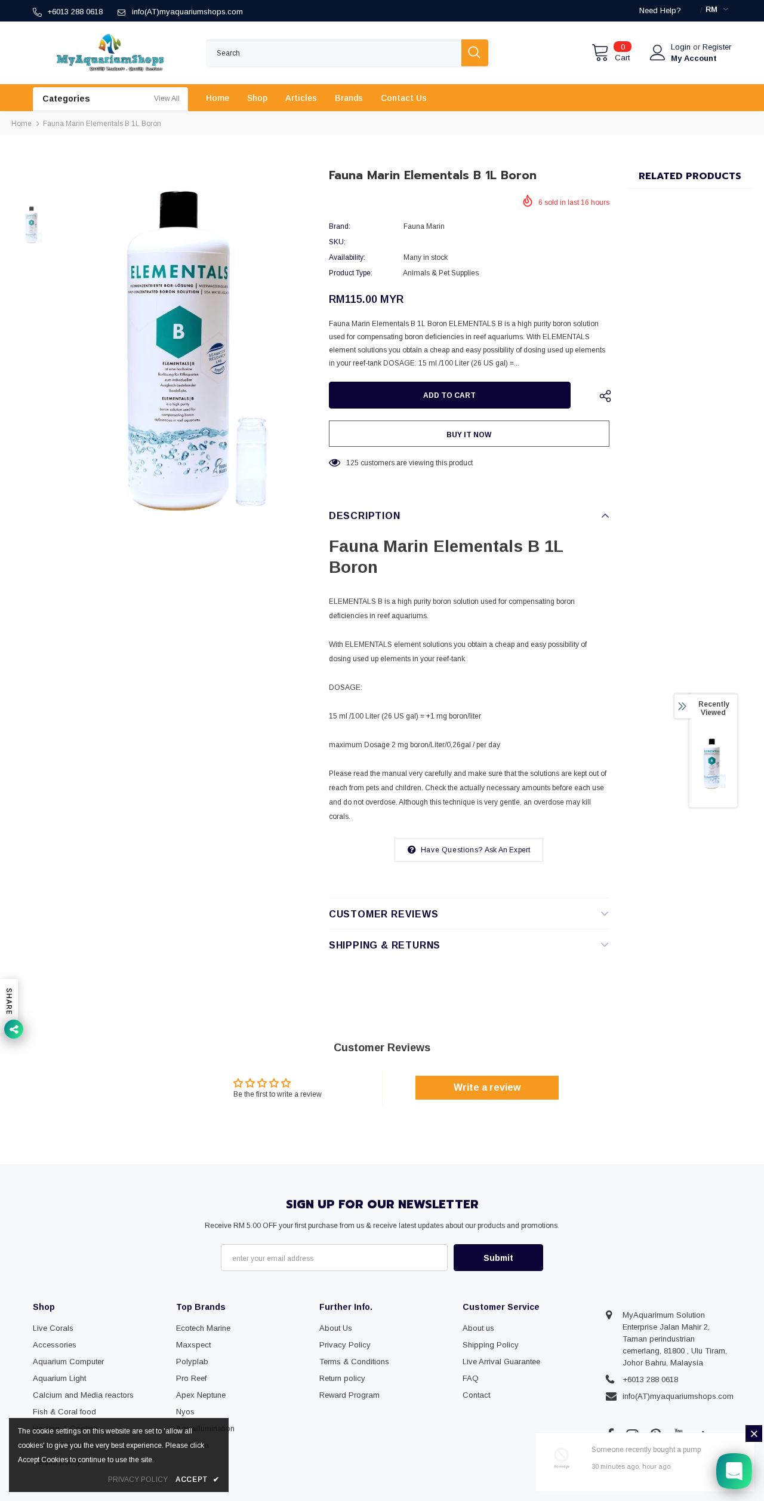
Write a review (487, 1087)
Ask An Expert (508, 850)
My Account (694, 58)
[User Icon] (657, 52)
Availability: (347, 257)
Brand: (339, 226)
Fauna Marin (424, 226)
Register (717, 46)
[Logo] (110, 52)
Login (682, 46)
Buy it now (468, 435)
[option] (188, 354)
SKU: (337, 242)
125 (352, 463)
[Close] (753, 1433)
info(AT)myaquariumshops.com (187, 11)
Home (21, 123)
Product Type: (350, 273)
